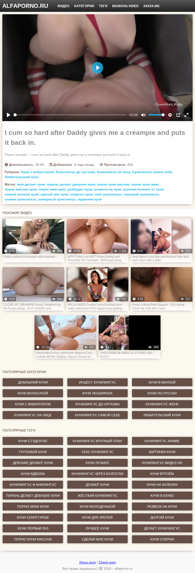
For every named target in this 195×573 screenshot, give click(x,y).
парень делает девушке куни (33, 495)
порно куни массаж (33, 539)
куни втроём (162, 474)
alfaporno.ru (25, 6)
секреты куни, (82, 194)
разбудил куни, (80, 189)
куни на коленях (162, 485)
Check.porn (107, 562)
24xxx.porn (87, 562)
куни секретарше (33, 517)
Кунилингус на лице (33, 415)
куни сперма (162, 539)
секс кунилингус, (109, 194)
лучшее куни (97, 528)
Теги (103, 6)
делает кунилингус (162, 528)
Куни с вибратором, (38, 172)
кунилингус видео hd (162, 463)
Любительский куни (22, 177)
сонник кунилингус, (21, 199)
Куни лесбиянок (97, 393)
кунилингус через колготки (97, 474)
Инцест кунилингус (97, 382)
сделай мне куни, (54, 194)
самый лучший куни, (22, 194)
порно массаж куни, (21, 189)
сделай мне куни (97, 539)
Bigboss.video (125, 6)
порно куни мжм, (145, 184)
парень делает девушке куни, (71, 184)
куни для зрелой (97, 517)
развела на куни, (108, 189)
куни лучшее (97, 463)
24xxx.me (151, 6)
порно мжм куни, (53, 189)
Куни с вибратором (33, 404)
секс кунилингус (97, 452)
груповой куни (33, 452)
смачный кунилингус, (142, 194)
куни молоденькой (97, 506)
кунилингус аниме (162, 441)
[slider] (70, 115)
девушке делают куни (33, 463)
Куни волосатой (33, 393)
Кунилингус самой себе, (152, 172)
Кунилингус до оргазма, (76, 172)
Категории (84, 6)
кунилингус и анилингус (33, 485)
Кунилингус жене (162, 404)
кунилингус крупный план (97, 441)
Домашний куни (33, 382)
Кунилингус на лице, (114, 172)
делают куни (97, 485)
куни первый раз (33, 528)
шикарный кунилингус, (57, 199)
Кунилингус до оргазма (97, 404)
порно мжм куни (33, 506)
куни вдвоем (33, 474)
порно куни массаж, (113, 184)
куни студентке (32, 441)
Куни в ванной (162, 382)
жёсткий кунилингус (97, 495)
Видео (63, 6)
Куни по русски (162, 393)
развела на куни (162, 506)
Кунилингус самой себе (97, 415)
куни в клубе (162, 495)
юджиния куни (90, 199)
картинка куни (162, 452)
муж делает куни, (31, 184)
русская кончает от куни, (144, 189)
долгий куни (162, 517)
